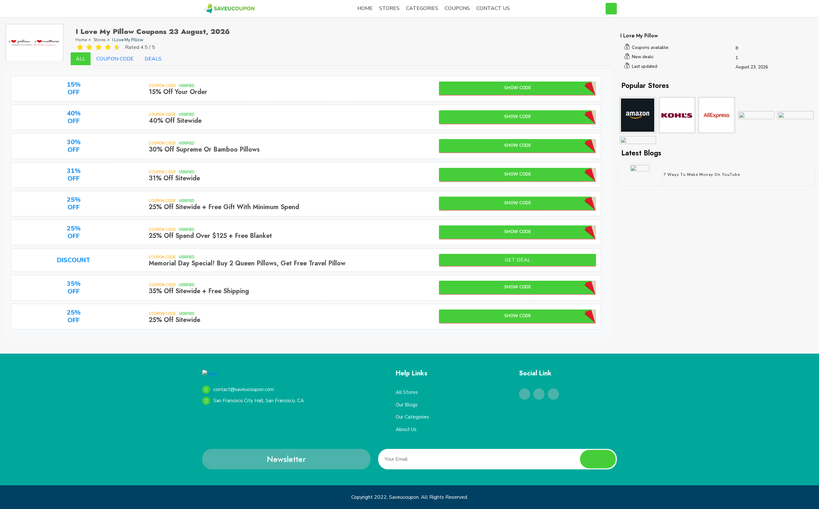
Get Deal (517, 259)
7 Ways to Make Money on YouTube (702, 174)
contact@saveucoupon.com (243, 389)
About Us (406, 429)
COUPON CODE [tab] (115, 58)
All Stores (407, 392)
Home (81, 40)
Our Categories (412, 417)
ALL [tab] (80, 58)
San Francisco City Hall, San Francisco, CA (258, 400)
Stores (99, 40)
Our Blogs (406, 405)
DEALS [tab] (153, 58)
